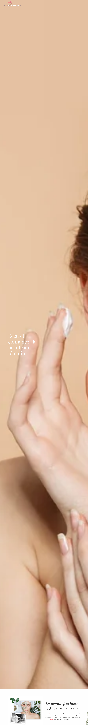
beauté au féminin (52, 714)
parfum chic (49, 719)
